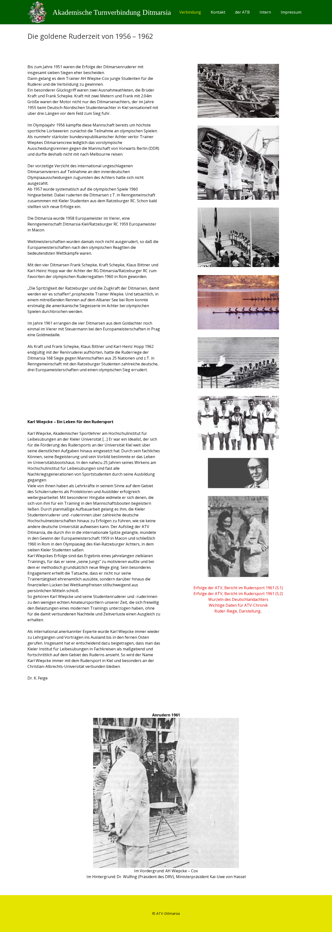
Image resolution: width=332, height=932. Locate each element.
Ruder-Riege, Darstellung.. (238, 611)
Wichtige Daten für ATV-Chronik (238, 605)
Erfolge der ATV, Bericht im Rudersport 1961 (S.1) (238, 587)
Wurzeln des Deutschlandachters (238, 599)
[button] (203, 12)
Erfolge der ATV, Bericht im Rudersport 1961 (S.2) (238, 593)
